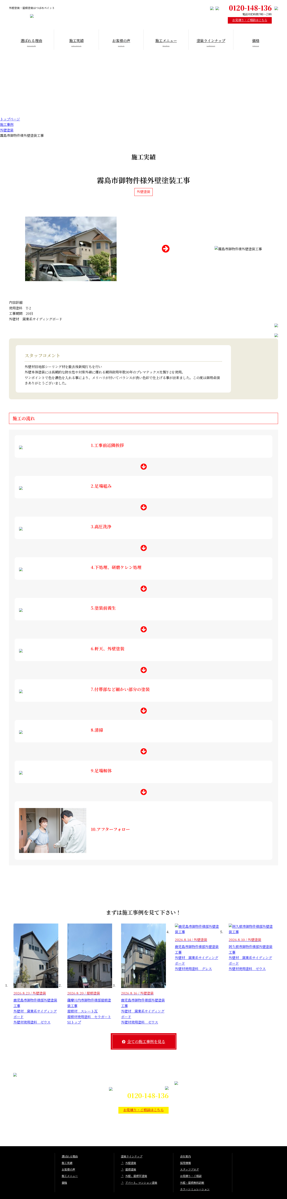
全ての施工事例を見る (146, 1041)
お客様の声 (68, 1169)
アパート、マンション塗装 (141, 1182)
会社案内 (185, 1156)
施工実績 (67, 1163)
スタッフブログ (189, 1169)
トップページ (10, 118)
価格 (64, 1182)
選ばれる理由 (70, 1156)
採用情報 (185, 1163)
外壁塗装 (6, 129)
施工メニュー (70, 1176)
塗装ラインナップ (131, 1156)
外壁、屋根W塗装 (136, 1176)
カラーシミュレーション (195, 1189)
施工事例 (6, 124)
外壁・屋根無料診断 (192, 1182)
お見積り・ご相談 (191, 1176)
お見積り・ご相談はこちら (249, 20)
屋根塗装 (130, 1169)
